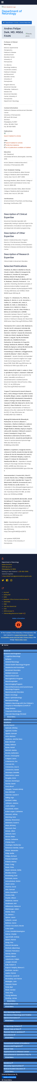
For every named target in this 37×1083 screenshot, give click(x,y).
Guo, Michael (10, 792)
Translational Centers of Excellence (16, 1043)
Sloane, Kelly (9, 895)
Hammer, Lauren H (12, 795)
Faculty (16, 22)
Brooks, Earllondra (11, 753)
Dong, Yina (9, 942)
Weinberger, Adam (12, 909)
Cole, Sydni (9, 929)
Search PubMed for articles (14, 143)
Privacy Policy (28, 637)
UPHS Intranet (8, 611)
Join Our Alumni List (10, 606)
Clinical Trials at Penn (11, 1029)
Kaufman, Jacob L (11, 970)
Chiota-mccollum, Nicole (14, 926)
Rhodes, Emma (10, 873)
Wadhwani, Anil (10, 903)
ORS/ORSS (7, 602)
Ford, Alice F (9, 786)
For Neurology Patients (12, 1026)
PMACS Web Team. (21, 640)
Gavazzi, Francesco (12, 951)
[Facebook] (7, 581)
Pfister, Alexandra (11, 851)
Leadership (8, 720)
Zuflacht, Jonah (11, 920)
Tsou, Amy (9, 993)
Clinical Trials (8, 1049)
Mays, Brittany (10, 825)
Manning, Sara (10, 817)
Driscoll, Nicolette (11, 945)
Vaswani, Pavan (11, 984)
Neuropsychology (11, 700)
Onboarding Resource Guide (13, 613)
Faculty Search (9, 725)
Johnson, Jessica (11, 803)
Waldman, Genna (11, 901)
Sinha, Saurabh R (11, 892)
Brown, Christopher (12, 756)
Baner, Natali (10, 747)
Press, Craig (9, 864)
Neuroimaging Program (13, 684)
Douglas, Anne (10, 778)
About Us (7, 651)
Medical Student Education (14, 1069)
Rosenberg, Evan (11, 876)
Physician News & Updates (13, 1032)
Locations (7, 722)
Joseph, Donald (11, 962)
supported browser (21, 635)
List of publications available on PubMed (18, 147)
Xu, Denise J (9, 915)
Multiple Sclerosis (11, 673)
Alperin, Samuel (11, 733)
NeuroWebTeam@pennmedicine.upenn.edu (17, 576)
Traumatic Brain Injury (13, 711)
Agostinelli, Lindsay (12, 937)
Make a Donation (9, 1077)
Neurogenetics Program (14, 679)
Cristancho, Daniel (12, 770)
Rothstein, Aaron (11, 878)
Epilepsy (8, 659)
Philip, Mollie (9, 853)
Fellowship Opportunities (13, 1066)
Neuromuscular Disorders (14, 692)
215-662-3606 (23, 571)
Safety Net (7, 595)
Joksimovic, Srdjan (12, 959)
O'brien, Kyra (10, 842)
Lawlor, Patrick (10, 973)
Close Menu (10, 717)
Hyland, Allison (10, 956)
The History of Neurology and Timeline (17, 1015)
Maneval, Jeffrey (11, 814)
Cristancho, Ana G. (12, 767)
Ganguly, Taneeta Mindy (14, 789)
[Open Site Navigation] (2, 2)
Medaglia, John (11, 981)
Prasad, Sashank (11, 859)
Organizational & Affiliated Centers (16, 1052)
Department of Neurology (12, 12)
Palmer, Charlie (10, 934)
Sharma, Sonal (10, 887)
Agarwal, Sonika (11, 731)
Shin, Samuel (10, 890)
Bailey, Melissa (10, 745)
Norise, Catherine (11, 839)
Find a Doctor (9, 1035)
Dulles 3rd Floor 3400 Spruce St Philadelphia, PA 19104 (9, 567)
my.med (6, 592)
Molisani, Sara (10, 834)
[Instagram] (11, 581)
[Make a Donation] (18, 624)
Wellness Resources (11, 1004)
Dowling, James (11, 998)
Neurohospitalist (11, 681)
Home (5, 645)
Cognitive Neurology (12, 656)
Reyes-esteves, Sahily (13, 870)
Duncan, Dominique (12, 781)
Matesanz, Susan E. (12, 823)
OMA (5, 604)
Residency (7, 1063)
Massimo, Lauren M (12, 976)
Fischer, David (10, 784)
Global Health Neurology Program (17, 665)
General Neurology (12, 662)
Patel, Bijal (9, 987)
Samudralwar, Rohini (12, 881)
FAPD (5, 597)
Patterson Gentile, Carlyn (14, 848)
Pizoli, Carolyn (10, 990)
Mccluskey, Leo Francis (13, 979)
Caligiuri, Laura (10, 759)
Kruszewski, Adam (11, 809)
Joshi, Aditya (10, 806)
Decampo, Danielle (12, 772)
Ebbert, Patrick (10, 940)
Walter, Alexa (10, 912)
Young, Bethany (11, 995)
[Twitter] (3, 581)
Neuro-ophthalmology (13, 698)
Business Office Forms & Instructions (16, 599)
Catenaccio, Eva (11, 761)
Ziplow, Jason (10, 917)
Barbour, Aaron (10, 923)
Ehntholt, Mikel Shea (12, 948)
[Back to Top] (32, 1073)
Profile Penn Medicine (12, 145)
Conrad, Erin (9, 764)
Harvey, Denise (10, 954)
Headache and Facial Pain (14, 667)
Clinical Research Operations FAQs (16, 1055)
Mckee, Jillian (10, 831)
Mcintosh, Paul (10, 828)
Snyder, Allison (10, 898)
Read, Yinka (9, 867)
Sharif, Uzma (9, 884)
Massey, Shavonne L (12, 820)
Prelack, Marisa (10, 862)
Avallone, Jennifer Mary (13, 739)
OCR (5, 609)
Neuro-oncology (11, 695)
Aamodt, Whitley (11, 728)
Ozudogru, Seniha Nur (13, 845)
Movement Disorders (12, 670)
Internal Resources (9, 1074)
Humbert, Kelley (11, 800)
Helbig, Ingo (9, 798)
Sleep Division (10, 708)
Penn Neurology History (12, 1012)
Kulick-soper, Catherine (14, 811)
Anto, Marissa (10, 736)
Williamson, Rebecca (13, 906)
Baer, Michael (10, 742)
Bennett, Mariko (11, 750)
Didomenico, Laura (12, 775)
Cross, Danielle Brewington (15, 931)
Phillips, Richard (11, 856)
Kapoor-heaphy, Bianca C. (15, 968)
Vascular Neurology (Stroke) (15, 714)
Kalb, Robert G (10, 965)
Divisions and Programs (12, 653)
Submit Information (11, 1018)
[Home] (3, 22)
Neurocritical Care (12, 676)
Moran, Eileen (10, 837)
